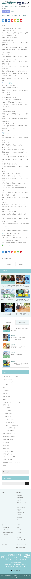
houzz (18, 534)
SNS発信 (18, 525)
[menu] (28, 2)
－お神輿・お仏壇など (9, 430)
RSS (19, 570)
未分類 (4, 465)
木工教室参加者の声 (7, 454)
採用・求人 (5, 393)
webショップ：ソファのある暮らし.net (12, 459)
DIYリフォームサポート (22, 505)
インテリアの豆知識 (7, 379)
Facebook (14, 570)
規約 (18, 519)
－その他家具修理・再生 (10, 428)
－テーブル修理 (8, 413)
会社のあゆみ (6, 527)
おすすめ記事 (22, 322)
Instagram (17, 570)
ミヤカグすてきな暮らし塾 (9, 433)
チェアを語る (6, 442)
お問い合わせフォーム (21, 544)
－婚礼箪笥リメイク (9, 422)
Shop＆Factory (19, 492)
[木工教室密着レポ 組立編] (8, 264)
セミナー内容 (6, 448)
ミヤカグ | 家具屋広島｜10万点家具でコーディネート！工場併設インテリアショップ (15, 557)
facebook (19, 530)
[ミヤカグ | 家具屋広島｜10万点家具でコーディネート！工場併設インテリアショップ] (15, 2)
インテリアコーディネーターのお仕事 (12, 402)
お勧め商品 (6, 390)
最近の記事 (8, 322)
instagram (19, 532)
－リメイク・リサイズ (9, 419)
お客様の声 (5, 534)
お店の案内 (19, 495)
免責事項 (19, 515)
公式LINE (19, 537)
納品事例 (5, 399)
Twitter (12, 570)
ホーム (3, 492)
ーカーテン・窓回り (9, 382)
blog (18, 527)
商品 (4, 387)
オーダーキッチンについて (9, 436)
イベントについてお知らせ (9, 451)
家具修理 (19, 500)
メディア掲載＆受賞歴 (8, 532)
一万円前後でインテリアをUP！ (10, 376)
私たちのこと (5, 525)
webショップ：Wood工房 (9, 456)
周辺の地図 (4, 544)
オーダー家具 (20, 497)
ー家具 (6, 385)
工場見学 (19, 510)
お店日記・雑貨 (6, 11)
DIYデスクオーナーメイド (23, 502)
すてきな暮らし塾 (21, 539)
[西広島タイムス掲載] (22, 264)
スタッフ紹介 (6, 530)
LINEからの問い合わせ (21, 547)
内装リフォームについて (8, 439)
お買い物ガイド (20, 512)
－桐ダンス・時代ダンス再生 (11, 425)
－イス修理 (7, 407)
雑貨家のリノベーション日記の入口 (11, 462)
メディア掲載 (6, 445)
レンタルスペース (21, 507)
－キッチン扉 (7, 416)
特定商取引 (19, 517)
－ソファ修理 (7, 410)
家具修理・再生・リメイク (9, 405)
